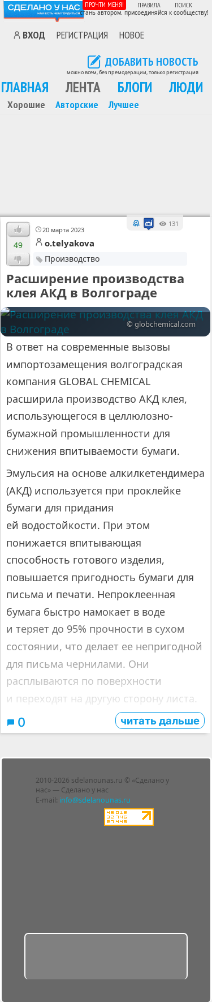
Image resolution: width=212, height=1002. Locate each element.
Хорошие (26, 104)
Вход (34, 35)
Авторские (76, 104)
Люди (186, 87)
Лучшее (124, 104)
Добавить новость (151, 62)
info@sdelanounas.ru (95, 800)
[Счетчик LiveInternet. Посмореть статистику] (129, 823)
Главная (25, 87)
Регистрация (82, 34)
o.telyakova (69, 243)
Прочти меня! (104, 4)
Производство (72, 258)
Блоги (135, 87)
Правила (149, 5)
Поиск (183, 5)
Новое (131, 34)
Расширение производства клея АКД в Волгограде (95, 285)
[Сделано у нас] (44, 11)
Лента (83, 87)
